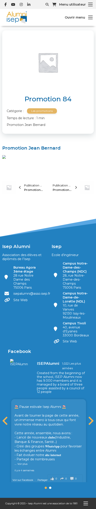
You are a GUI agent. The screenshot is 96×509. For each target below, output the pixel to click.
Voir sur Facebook (23, 480)
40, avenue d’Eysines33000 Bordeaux (76, 329)
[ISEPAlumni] (19, 362)
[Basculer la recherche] (47, 4)
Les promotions (42, 111)
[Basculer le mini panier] (54, 4)
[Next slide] (90, 420)
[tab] (46, 488)
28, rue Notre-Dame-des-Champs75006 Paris (75, 275)
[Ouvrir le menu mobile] (90, 4)
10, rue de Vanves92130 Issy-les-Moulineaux (75, 305)
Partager (43, 480)
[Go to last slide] (5, 420)
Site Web (20, 300)
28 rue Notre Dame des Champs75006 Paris (24, 277)
